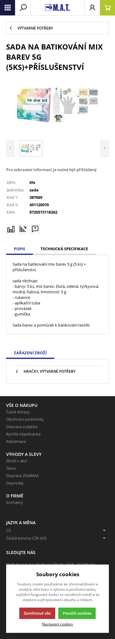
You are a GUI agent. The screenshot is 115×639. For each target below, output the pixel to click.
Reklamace (16, 441)
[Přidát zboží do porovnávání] (10, 229)
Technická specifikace (64, 248)
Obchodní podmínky (25, 419)
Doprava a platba (21, 426)
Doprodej (14, 483)
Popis (19, 248)
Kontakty (14, 502)
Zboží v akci (16, 461)
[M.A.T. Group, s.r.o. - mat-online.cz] (57, 7)
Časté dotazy (18, 412)
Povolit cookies (77, 613)
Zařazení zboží (30, 353)
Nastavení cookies (57, 623)
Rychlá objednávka (23, 434)
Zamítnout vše (37, 613)
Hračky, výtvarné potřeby (49, 371)
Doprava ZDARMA (22, 475)
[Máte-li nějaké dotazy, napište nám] (35, 229)
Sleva (11, 468)
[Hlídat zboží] (23, 229)
